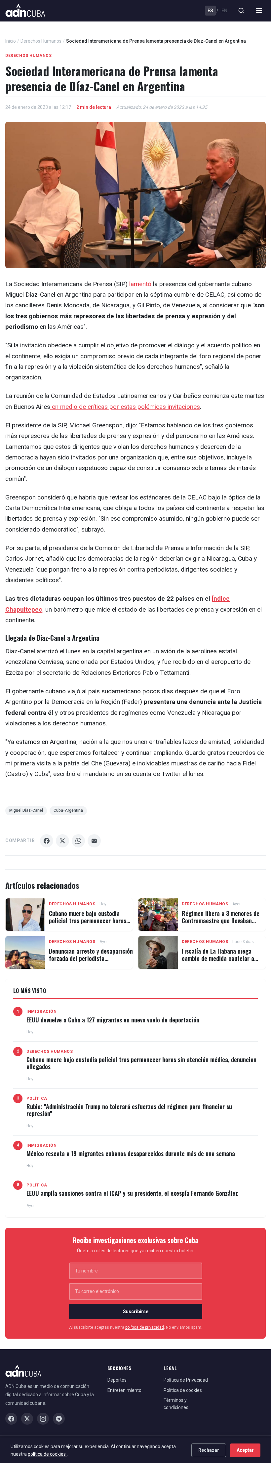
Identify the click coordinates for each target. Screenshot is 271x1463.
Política (36, 1098)
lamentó (141, 284)
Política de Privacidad (186, 1380)
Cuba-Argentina (68, 810)
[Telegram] (59, 1419)
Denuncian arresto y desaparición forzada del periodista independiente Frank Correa (91, 958)
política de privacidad (144, 1327)
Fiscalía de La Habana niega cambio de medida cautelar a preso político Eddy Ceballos (218, 958)
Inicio (10, 41)
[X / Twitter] (27, 1419)
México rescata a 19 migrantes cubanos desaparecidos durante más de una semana (130, 1153)
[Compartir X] (62, 840)
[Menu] (259, 10)
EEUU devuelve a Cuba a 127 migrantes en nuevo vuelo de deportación (112, 1019)
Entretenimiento (124, 1390)
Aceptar (245, 1450)
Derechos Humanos (40, 41)
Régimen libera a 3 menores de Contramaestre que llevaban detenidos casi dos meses (220, 920)
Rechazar (208, 1450)
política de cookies (47, 1454)
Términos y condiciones (176, 1404)
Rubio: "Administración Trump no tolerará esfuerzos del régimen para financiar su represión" (129, 1110)
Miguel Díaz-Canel (26, 810)
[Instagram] (43, 1419)
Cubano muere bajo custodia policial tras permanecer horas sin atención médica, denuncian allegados (88, 924)
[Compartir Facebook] (46, 840)
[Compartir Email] (94, 840)
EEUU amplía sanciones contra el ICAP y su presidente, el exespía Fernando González (132, 1193)
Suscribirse (135, 1311)
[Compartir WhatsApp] (78, 840)
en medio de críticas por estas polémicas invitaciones (125, 406)
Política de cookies (183, 1390)
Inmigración (41, 1011)
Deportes (117, 1380)
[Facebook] (11, 1419)
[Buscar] (241, 11)
